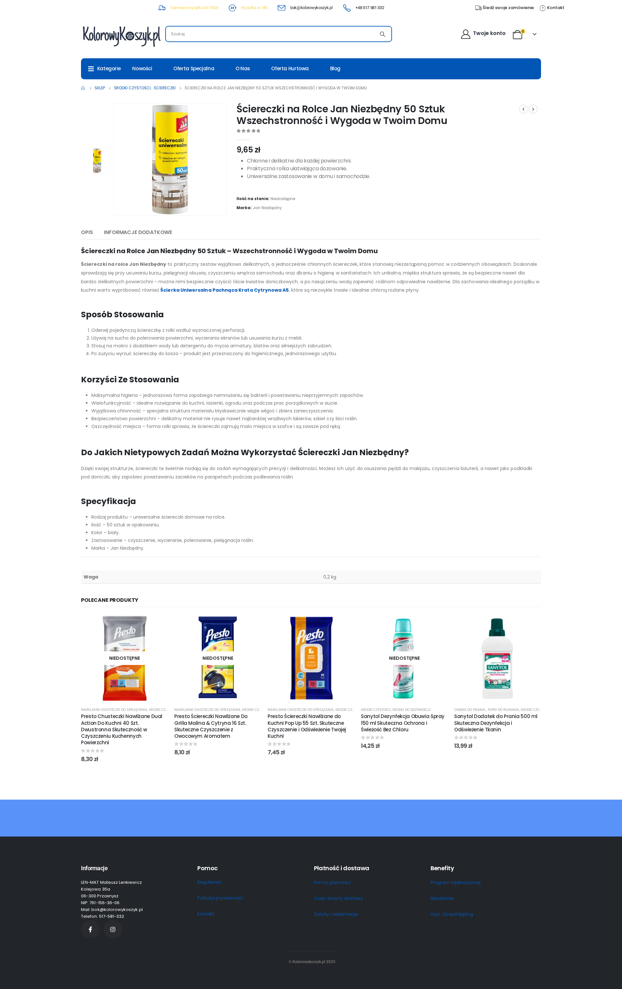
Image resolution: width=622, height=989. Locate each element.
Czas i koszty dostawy (338, 898)
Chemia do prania (470, 709)
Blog (335, 68)
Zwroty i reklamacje (336, 914)
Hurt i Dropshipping (452, 914)
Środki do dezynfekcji (411, 709)
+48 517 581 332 (369, 7)
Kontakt (206, 914)
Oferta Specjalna (193, 68)
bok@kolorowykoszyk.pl (311, 7)
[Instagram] (113, 929)
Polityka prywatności (220, 898)
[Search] (382, 34)
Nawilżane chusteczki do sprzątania (114, 709)
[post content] (124, 658)
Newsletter (443, 898)
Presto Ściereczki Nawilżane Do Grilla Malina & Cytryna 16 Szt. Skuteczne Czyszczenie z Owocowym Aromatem (211, 726)
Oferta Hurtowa (290, 68)
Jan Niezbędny (267, 207)
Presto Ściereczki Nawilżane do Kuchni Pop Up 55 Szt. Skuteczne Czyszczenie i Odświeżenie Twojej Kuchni (307, 726)
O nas (243, 68)
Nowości (142, 68)
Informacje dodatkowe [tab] (138, 232)
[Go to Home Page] (83, 88)
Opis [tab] (87, 232)
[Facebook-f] (90, 929)
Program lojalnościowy (456, 882)
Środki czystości (164, 709)
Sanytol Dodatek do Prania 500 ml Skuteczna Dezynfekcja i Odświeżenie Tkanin (495, 723)
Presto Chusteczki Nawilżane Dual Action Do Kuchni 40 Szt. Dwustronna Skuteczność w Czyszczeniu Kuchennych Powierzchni (121, 729)
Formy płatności (332, 882)
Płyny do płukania (503, 709)
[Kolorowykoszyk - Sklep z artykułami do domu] (121, 35)
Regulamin (209, 882)
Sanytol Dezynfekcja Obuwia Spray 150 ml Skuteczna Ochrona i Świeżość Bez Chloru (402, 723)
